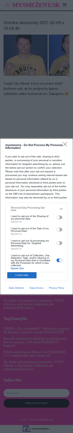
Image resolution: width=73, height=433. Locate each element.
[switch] (59, 217)
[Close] (66, 145)
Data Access (36, 287)
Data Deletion (16, 287)
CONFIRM (22, 275)
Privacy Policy (56, 287)
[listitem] (36, 208)
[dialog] (36, 216)
